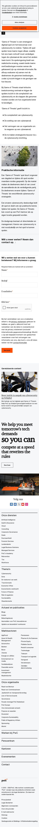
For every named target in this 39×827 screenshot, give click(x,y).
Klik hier (6, 302)
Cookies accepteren (19, 28)
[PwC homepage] (5, 781)
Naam (5, 270)
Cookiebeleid (7, 12)
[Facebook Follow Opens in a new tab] (15, 504)
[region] (19, 16)
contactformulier (20, 343)
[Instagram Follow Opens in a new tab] (26, 504)
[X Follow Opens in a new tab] (19, 504)
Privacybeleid (21, 10)
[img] (3, 33)
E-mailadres (7, 291)
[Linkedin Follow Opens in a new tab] (11, 504)
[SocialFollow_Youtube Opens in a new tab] (22, 504)
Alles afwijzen (19, 22)
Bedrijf (4, 281)
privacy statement (18, 322)
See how (7, 465)
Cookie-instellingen (20, 17)
